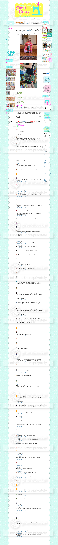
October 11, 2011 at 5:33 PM (21, 459)
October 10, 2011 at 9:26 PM (21, 413)
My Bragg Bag (19, 98)
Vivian (18, 209)
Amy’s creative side (21, 101)
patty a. (18, 188)
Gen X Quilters (20, 100)
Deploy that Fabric (26, 24)
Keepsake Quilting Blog (21, 102)
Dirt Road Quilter (19, 301)
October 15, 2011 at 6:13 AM (21, 531)
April (44, 186)
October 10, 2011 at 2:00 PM (21, 299)
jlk (17, 249)
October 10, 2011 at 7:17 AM (21, 191)
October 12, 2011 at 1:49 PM (21, 491)
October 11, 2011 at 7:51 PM (21, 465)
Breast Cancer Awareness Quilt (47, 170)
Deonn (18, 135)
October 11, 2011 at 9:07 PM (21, 473)
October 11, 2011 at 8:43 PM (21, 469)
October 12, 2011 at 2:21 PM (21, 495)
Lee (17, 229)
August (45, 182)
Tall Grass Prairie (20, 97)
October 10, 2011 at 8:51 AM (21, 227)
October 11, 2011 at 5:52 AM (21, 440)
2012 (43, 147)
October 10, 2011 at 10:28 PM (21, 417)
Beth (17, 291)
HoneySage (18, 203)
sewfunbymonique (19, 241)
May (44, 185)
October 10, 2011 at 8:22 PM (21, 388)
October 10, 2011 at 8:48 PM (21, 402)
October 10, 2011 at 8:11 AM (21, 207)
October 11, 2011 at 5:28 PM (21, 454)
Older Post (40, 539)
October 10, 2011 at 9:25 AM (21, 239)
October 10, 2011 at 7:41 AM (21, 201)
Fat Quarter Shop (20, 92)
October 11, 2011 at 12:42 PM (21, 448)
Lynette (18, 168)
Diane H (18, 221)
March (44, 187)
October (45, 151)
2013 (43, 146)
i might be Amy (19, 225)
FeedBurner (12, 122)
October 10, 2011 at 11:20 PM (21, 426)
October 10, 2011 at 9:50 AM (21, 247)
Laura (18, 438)
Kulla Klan (18, 267)
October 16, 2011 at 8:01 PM (21, 536)
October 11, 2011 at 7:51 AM (21, 444)
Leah (17, 415)
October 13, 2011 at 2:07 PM (21, 519)
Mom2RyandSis (19, 245)
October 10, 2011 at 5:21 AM (21, 166)
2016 (43, 143)
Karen (18, 262)
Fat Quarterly (19, 96)
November (45, 150)
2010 (43, 191)
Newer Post (17, 539)
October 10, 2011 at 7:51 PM (21, 372)
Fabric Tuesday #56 (46, 171)
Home (28, 539)
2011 (43, 148)
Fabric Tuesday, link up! (46, 152)
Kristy (18, 163)
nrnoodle (18, 368)
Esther (18, 446)
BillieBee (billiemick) (19, 346)
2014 (43, 145)
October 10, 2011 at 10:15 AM (21, 255)
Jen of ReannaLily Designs (27, 23)
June (44, 184)
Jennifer (18, 467)
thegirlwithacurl (19, 471)
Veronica (18, 475)
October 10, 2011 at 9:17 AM (21, 232)
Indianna (18, 516)
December (45, 149)
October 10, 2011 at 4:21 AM (21, 157)
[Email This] (20, 131)
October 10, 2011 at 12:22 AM (21, 141)
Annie (18, 363)
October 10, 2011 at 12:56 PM (21, 285)
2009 (43, 192)
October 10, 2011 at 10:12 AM (21, 251)
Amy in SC (18, 358)
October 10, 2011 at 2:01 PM (21, 315)
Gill (17, 159)
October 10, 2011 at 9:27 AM (21, 243)
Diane (18, 483)
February (45, 188)
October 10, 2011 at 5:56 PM (21, 361)
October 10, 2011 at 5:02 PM (21, 356)
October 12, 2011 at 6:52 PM (21, 510)
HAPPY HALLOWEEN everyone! (47, 153)
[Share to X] (21, 131)
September (45, 181)
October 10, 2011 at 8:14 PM (21, 382)
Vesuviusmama (19, 533)
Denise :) (18, 253)
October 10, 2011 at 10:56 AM (21, 265)
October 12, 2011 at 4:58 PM (21, 505)
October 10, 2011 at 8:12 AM (21, 215)
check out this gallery (29, 30)
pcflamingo (18, 176)
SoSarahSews (18, 193)
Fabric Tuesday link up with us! (47, 165)
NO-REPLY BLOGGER (23, 121)
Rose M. (18, 507)
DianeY (18, 280)
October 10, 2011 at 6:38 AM (21, 181)
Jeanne (18, 442)
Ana (17, 374)
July (44, 183)
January (45, 189)
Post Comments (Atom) (21, 540)
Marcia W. (18, 384)
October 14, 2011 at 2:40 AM (21, 525)
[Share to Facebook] (22, 131)
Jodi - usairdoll (19, 394)
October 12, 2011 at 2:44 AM (21, 477)
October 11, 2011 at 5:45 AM (21, 436)
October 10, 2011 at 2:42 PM (21, 335)
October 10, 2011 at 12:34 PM (21, 278)
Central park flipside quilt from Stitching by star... (47, 176)
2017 (43, 142)
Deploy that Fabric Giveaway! (20, 22)
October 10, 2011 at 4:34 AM (21, 161)
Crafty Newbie (18, 330)
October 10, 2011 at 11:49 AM (21, 269)
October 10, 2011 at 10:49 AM (21, 260)
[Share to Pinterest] (23, 131)
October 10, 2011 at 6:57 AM (21, 186)
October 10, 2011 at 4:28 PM (21, 344)
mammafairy (18, 493)
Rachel (18, 271)
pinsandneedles (19, 456)
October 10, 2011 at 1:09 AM (21, 148)
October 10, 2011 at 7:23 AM (21, 196)
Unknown (18, 521)
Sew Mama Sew (20, 93)
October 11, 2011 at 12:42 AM (21, 432)
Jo (17, 379)
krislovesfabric (19, 434)
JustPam (18, 337)
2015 (43, 144)
